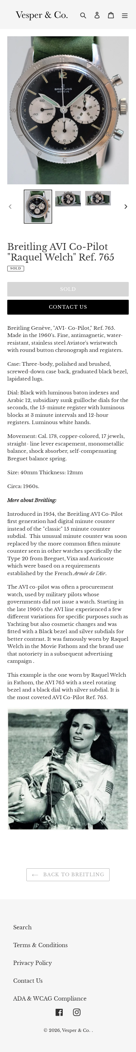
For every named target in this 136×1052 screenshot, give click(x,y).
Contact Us (68, 307)
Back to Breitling (73, 875)
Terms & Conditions (40, 945)
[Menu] (125, 14)
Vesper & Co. (76, 1030)
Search (22, 927)
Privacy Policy (32, 963)
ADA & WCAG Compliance (49, 998)
